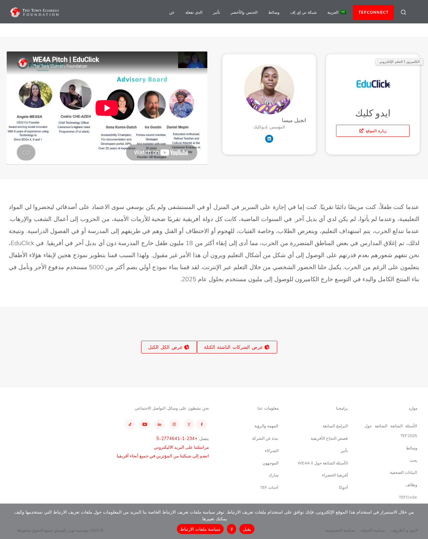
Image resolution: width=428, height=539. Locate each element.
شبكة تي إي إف (303, 12)
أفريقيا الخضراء (335, 474)
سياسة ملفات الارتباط (200, 529)
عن (172, 12)
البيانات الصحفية (403, 472)
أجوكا (343, 487)
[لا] (419, 521)
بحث (413, 460)
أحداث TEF (269, 487)
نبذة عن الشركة (265, 438)
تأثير (216, 12)
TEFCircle (408, 497)
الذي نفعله (193, 12)
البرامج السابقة (335, 425)
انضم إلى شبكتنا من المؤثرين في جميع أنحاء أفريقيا (163, 455)
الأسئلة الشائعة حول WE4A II (323, 462)
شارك (274, 474)
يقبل (247, 529)
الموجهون (270, 462)
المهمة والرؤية (266, 425)
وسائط (274, 12)
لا (231, 529)
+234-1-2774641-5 (176, 438)
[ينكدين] (269, 139)
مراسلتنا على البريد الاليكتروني (181, 447)
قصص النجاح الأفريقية (329, 438)
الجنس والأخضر (244, 12)
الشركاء (272, 450)
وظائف (411, 484)
